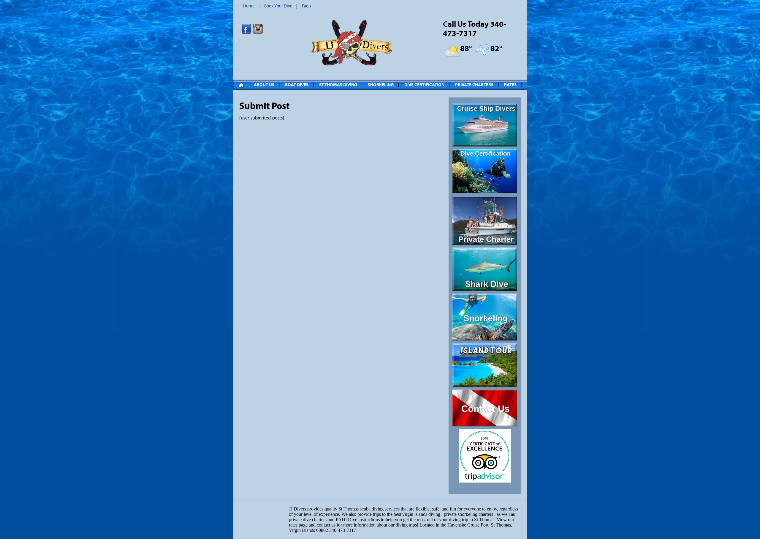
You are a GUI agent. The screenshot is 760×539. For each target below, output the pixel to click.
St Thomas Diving (338, 84)
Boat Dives (296, 84)
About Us (264, 84)
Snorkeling (381, 84)
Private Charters (474, 84)
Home (249, 6)
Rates (510, 84)
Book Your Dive (278, 6)
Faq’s (306, 6)
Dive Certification (424, 84)
